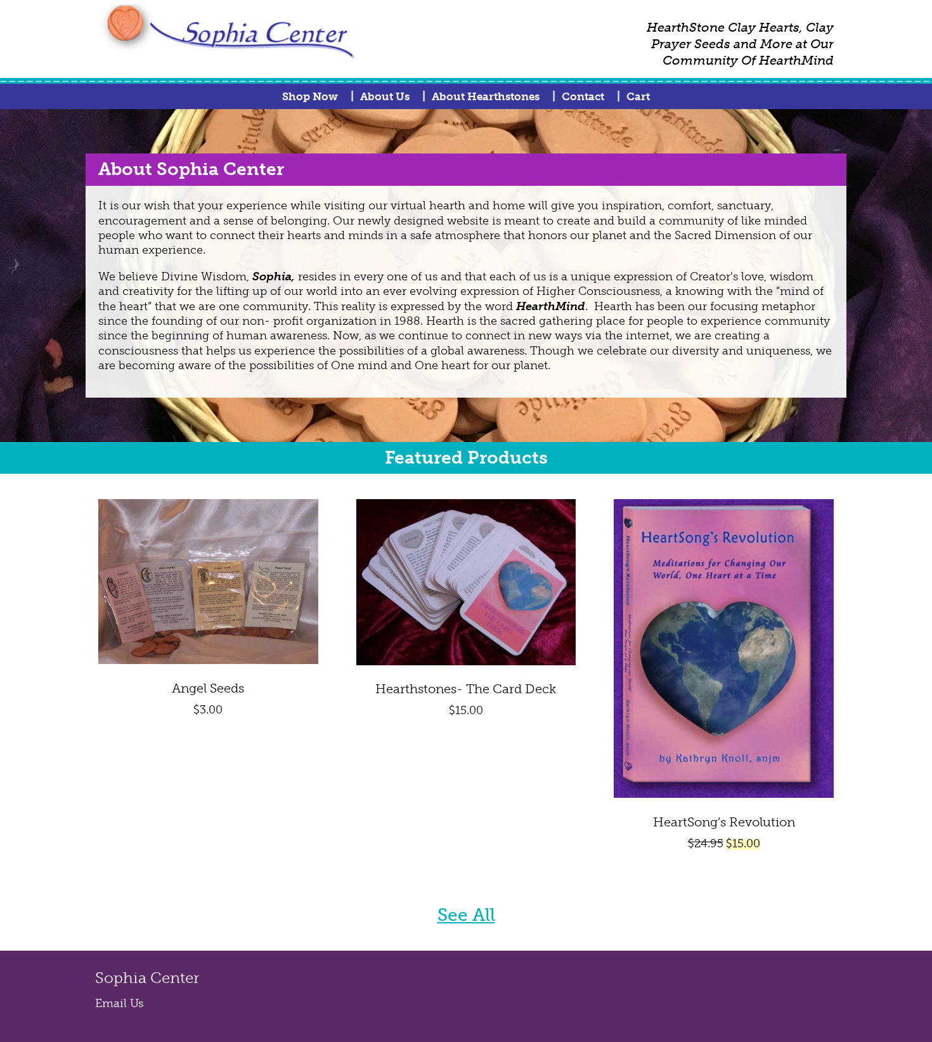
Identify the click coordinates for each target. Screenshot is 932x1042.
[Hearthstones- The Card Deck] (466, 661)
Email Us (119, 1003)
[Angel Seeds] (208, 660)
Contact (583, 96)
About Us (385, 96)
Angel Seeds (208, 688)
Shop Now (310, 96)
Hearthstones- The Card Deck (465, 688)
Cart (638, 96)
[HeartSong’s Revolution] (724, 794)
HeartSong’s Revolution (724, 822)
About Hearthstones (486, 96)
